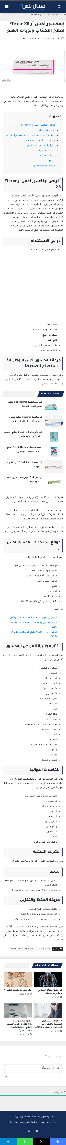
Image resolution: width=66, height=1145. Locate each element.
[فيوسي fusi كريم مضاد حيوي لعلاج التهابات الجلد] (54, 482)
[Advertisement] (33, 289)
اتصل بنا (14, 1122)
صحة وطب (49, 15)
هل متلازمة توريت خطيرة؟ (18, 990)
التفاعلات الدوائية (47, 151)
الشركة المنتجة (48, 156)
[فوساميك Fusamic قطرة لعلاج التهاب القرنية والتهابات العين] (54, 421)
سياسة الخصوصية (29, 1122)
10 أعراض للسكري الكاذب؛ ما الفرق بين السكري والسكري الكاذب (48, 1024)
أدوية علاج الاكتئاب (43, 949)
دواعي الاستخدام (47, 130)
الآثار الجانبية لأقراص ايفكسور (41, 145)
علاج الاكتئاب (28, 949)
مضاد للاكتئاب (15, 949)
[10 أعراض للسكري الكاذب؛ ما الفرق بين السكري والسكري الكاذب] (48, 1010)
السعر (52, 161)
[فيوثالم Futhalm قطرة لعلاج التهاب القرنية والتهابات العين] (54, 436)
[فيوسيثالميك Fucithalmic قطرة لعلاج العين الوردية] (54, 406)
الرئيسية (60, 15)
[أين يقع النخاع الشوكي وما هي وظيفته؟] (48, 979)
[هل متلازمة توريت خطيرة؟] (18, 979)
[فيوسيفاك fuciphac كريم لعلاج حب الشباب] (54, 466)
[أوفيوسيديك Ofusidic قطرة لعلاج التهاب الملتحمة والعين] (54, 451)
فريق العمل (45, 1122)
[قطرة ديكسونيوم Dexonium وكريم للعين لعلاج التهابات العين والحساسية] (18, 1010)
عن (54, 1122)
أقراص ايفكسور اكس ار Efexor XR (38, 125)
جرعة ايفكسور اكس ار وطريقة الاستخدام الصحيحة (31, 135)
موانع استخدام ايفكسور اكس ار (40, 140)
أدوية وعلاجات (35, 15)
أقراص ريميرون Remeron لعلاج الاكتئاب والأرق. (33, 617)
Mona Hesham (53, 39)
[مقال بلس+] (33, 7)
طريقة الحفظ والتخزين (44, 166)
